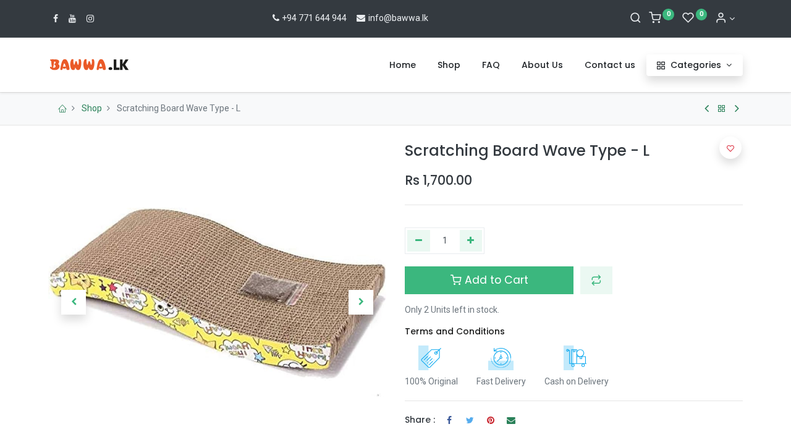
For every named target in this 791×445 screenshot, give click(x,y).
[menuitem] (402, 65)
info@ (379, 18)
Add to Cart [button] (495, 280)
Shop (92, 108)
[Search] (635, 18)
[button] (73, 302)
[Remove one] (418, 241)
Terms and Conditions (455, 331)
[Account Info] (725, 18)
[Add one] (471, 241)
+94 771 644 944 (314, 18)
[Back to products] (721, 109)
